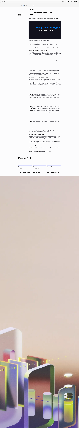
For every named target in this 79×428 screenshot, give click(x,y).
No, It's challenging (26, 5)
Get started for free (31, 151)
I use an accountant (32, 5)
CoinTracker (40, 147)
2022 (49, 137)
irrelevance (51, 43)
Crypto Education (32, 9)
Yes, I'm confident (20, 5)
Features (63, 1)
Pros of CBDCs (19, 14)
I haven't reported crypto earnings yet (39, 5)
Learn (66, 1)
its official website (56, 141)
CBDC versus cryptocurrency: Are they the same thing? (22, 11)
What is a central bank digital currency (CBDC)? (21, 10)
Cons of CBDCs (19, 15)
